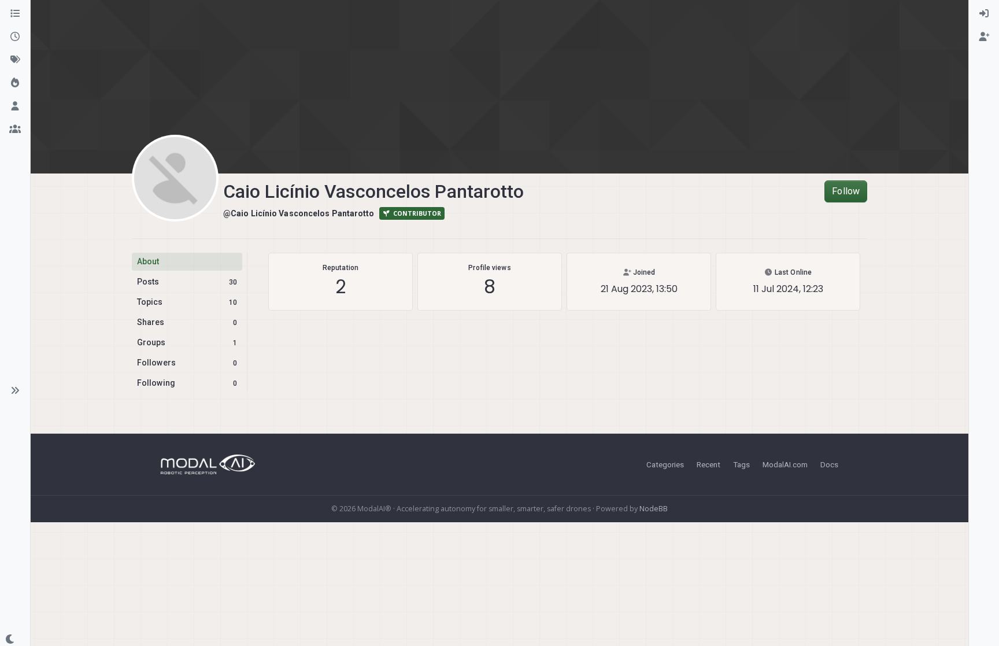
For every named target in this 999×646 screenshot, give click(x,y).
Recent (708, 464)
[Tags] (15, 60)
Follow (846, 191)
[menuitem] (984, 14)
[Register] (984, 37)
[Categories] (15, 14)
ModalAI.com (785, 464)
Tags (741, 464)
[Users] (15, 106)
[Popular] (15, 83)
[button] (15, 390)
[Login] (984, 14)
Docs (829, 464)
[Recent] (15, 37)
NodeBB (653, 509)
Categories (665, 464)
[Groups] (15, 129)
